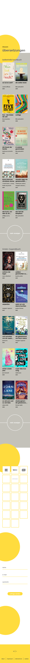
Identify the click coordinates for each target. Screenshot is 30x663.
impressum (10, 659)
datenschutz (18, 659)
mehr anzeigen (15, 233)
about (3, 659)
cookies (26, 659)
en (16, 651)
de (13, 651)
